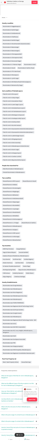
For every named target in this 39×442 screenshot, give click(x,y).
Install (34, 2)
